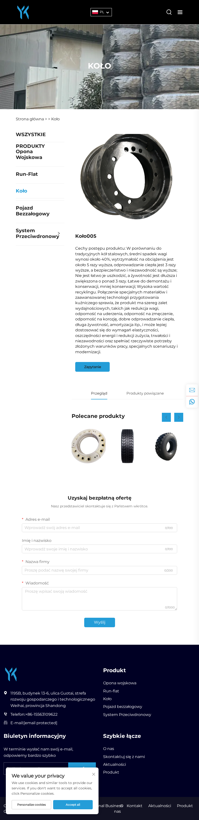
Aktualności (114, 764)
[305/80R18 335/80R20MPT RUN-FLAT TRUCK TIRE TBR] (127, 446)
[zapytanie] (192, 390)
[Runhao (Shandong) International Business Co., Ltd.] (23, 11)
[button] (166, 417)
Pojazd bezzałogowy (33, 211)
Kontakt (134, 805)
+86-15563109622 (41, 714)
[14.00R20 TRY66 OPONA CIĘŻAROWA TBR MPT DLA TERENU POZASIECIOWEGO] (166, 446)
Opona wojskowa (29, 154)
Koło (55, 119)
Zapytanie (92, 367)
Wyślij (99, 622)
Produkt (111, 772)
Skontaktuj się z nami (124, 756)
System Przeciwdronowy (37, 233)
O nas (108, 748)
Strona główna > (31, 119)
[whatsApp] (192, 402)
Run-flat (27, 174)
